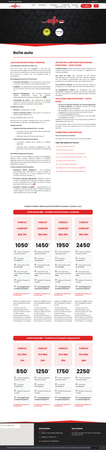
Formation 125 (65, 5)
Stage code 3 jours (60, 7)
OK (93, 447)
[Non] (103, 447)
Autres (77, 7)
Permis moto (53, 5)
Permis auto (42, 5)
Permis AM (75, 5)
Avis (69, 7)
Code (33, 5)
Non (97, 447)
